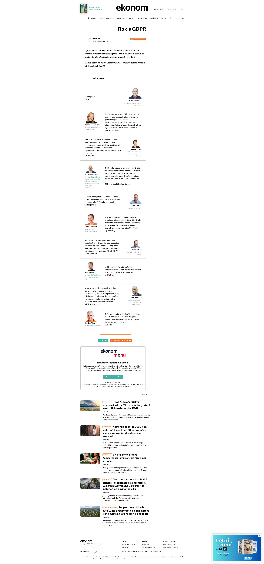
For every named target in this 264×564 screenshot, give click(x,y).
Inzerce (124, 551)
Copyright (83, 544)
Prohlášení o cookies (169, 541)
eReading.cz (96, 275)
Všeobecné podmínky (148, 547)
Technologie (121, 18)
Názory (94, 18)
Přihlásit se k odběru (113, 377)
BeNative (181, 18)
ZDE (130, 386)
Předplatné (125, 547)
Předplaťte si (158, 9)
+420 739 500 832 (155, 551)
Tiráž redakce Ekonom (128, 544)
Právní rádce (153, 18)
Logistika (164, 18)
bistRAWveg (96, 177)
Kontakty (124, 541)
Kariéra (144, 541)
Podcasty (131, 18)
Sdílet (104, 340)
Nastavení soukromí (169, 544)
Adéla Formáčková (143, 551)
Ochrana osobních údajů (170, 547)
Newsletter (145, 544)
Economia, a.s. (99, 544)
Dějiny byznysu (142, 18)
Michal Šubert (94, 39)
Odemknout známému (122, 340)
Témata (101, 18)
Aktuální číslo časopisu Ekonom (95, 8)
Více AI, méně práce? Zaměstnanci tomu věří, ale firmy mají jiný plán (124, 457)
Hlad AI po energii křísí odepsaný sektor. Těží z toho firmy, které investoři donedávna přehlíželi (126, 405)
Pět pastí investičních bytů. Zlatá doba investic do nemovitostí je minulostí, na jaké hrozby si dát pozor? (126, 510)
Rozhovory (110, 18)
